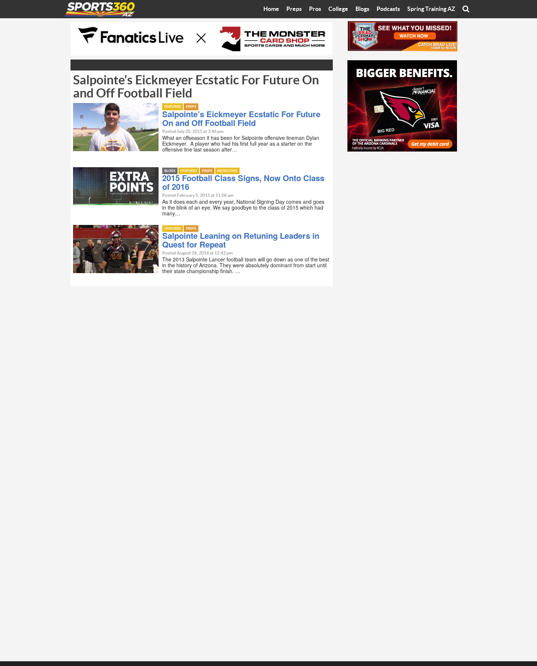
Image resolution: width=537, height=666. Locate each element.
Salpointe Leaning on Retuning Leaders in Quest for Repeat (240, 240)
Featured (172, 106)
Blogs (362, 9)
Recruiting (227, 171)
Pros (315, 9)
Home (271, 9)
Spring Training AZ (431, 9)
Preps (294, 9)
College (338, 9)
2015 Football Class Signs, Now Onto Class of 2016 (243, 182)
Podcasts (388, 9)
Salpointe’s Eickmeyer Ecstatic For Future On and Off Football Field (241, 118)
